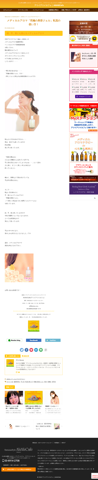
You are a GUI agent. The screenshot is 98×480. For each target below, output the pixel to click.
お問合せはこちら (33, 306)
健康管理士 (17, 381)
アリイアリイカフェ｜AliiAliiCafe (49, 5)
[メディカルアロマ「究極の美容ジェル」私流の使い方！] (36, 350)
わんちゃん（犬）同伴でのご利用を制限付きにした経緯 (89, 55)
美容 (45, 381)
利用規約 (56, 442)
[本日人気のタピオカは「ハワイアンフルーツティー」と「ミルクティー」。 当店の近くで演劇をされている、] (75, 81)
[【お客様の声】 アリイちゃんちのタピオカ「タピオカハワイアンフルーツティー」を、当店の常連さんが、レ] (91, 89)
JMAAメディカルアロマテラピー (16, 379)
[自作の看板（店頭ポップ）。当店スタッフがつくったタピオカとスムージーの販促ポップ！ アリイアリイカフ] (91, 81)
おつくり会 (10, 381)
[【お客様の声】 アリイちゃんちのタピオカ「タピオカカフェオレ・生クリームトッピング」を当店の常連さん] (83, 89)
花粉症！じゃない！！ (52, 406)
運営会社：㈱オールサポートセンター (42, 442)
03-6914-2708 (12, 460)
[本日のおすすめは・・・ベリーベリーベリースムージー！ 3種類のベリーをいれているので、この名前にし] (83, 81)
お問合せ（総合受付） (84, 10)
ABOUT (64, 442)
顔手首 (54, 381)
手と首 (22, 381)
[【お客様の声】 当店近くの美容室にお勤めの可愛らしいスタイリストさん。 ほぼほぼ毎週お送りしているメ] (75, 89)
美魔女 (49, 381)
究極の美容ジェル (38, 381)
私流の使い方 (29, 381)
